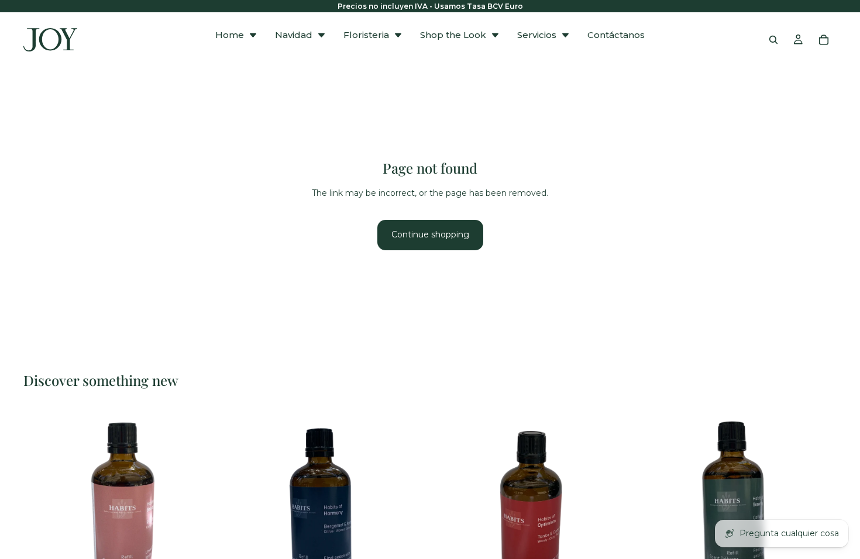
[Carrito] (824, 40)
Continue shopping (430, 234)
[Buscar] (773, 40)
